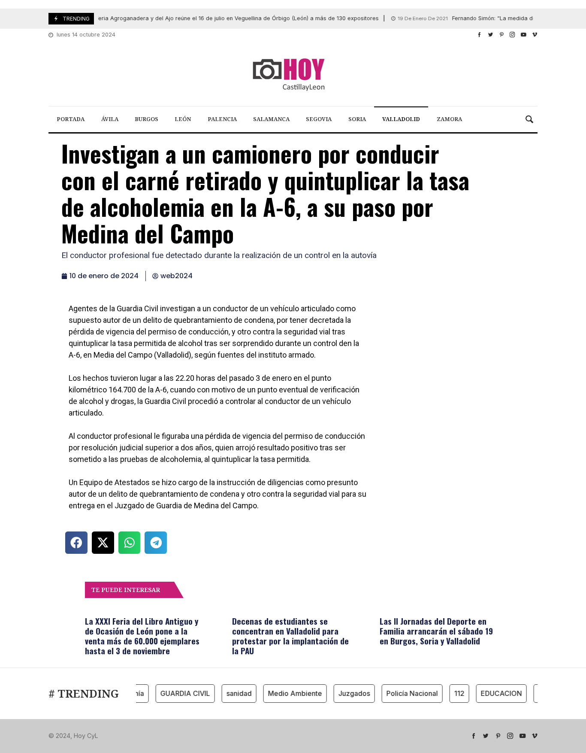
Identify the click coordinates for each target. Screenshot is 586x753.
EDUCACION (495, 693)
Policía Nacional (406, 693)
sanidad (233, 693)
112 (453, 693)
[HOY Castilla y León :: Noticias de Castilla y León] (293, 74)
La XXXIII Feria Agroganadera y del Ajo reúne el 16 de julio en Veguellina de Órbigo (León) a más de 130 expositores (191, 18)
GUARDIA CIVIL (179, 693)
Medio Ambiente (289, 693)
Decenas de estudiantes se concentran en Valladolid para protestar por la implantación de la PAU (290, 635)
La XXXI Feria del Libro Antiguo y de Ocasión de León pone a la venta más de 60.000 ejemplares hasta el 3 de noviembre (142, 635)
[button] (76, 542)
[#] (479, 34)
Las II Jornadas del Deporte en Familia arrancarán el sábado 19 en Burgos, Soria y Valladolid (436, 631)
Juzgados (348, 693)
